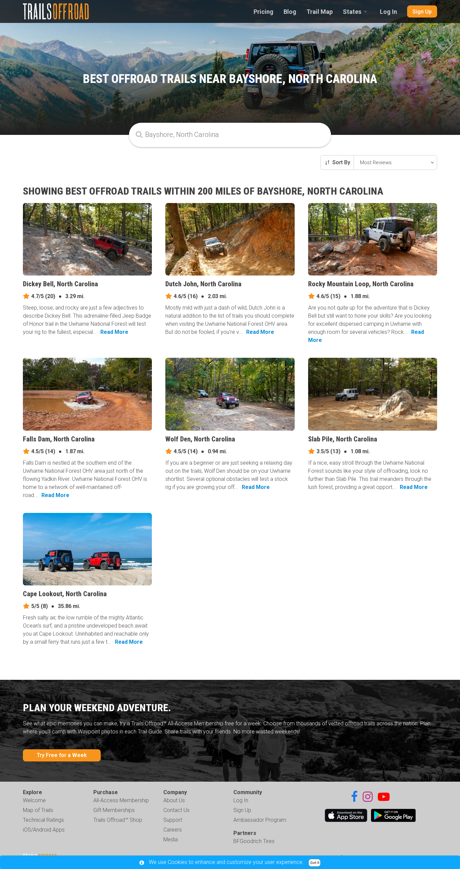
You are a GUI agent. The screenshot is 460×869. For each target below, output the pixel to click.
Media (170, 839)
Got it (314, 863)
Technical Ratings (43, 820)
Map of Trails (38, 810)
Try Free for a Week (62, 755)
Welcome (34, 800)
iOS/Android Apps (44, 830)
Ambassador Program (259, 820)
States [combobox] (352, 11)
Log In (388, 11)
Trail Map (319, 11)
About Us (174, 800)
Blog (290, 11)
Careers (172, 830)
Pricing (263, 11)
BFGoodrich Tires (253, 841)
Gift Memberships (114, 810)
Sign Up (422, 11)
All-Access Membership (121, 800)
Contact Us (176, 810)
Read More (114, 332)
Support (172, 820)
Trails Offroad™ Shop (117, 820)
